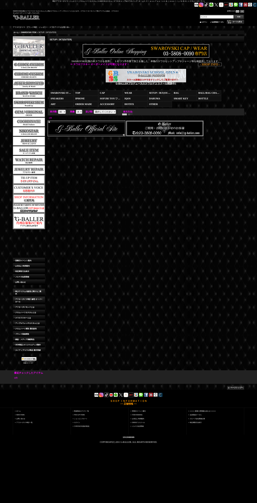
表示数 (54, 111)
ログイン (204, 22)
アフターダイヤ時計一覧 (24, 422)
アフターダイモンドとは (24, 307)
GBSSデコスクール (138, 422)
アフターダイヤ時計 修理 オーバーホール (28, 300)
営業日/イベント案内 (23, 261)
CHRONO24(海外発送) (81, 426)
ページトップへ (236, 388)
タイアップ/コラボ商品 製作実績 (28, 350)
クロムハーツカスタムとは (25, 312)
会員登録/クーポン (218, 22)
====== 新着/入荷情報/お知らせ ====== (203, 411)
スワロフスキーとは (23, 318)
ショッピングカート (80, 418)
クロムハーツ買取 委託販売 (26, 329)
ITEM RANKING (137, 415)
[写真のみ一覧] (125, 114)
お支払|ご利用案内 (22, 266)
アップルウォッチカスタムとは (27, 323)
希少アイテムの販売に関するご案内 (28, 292)
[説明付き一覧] (131, 114)
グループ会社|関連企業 (197, 418)
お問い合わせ (20, 282)
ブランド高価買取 (22, 334)
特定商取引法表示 (22, 271)
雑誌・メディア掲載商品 (24, 339)
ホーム (18, 411)
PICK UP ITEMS (79, 415)
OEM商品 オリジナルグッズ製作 (28, 345)
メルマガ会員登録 (22, 277)
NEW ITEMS (20, 415)
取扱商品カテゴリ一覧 (81, 411)
